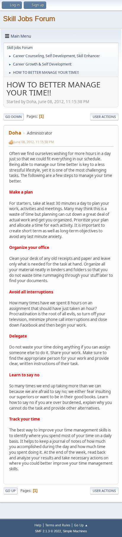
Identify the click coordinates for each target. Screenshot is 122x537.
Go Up (10, 490)
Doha (15, 133)
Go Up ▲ (81, 525)
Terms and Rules (57, 525)
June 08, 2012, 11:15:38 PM (34, 142)
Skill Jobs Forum (29, 19)
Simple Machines (75, 531)
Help (37, 525)
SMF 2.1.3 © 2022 (48, 531)
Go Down (13, 116)
